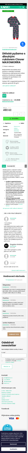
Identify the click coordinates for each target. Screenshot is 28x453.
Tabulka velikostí (6, 396)
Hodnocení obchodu (14, 276)
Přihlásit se (7, 366)
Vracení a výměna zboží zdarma (10, 394)
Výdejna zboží (5, 400)
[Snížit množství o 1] (15, 114)
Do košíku (15, 118)
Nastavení (13, 444)
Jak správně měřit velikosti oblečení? (13, 208)
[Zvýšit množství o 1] (23, 114)
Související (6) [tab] (11, 166)
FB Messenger (7, 381)
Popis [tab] (3, 166)
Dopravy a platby (6, 392)
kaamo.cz (6, 383)
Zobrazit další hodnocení (18, 270)
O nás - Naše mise (7, 390)
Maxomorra (17, 126)
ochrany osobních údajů (13, 361)
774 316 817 (7, 379)
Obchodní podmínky (7, 401)
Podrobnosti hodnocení (9, 49)
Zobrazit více (14, 334)
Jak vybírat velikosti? (9, 86)
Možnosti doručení (8, 101)
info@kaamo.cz (8, 378)
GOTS (3, 398)
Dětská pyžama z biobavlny (16, 130)
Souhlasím (13, 449)
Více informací (13, 440)
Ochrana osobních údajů (8, 403)
